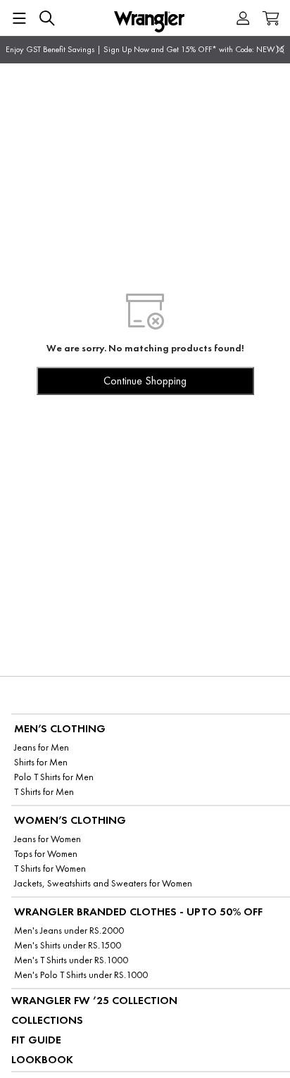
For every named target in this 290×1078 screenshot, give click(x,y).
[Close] (280, 49)
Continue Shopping (145, 380)
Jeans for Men (41, 747)
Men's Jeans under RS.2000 (69, 930)
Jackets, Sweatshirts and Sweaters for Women (103, 883)
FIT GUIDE (36, 1039)
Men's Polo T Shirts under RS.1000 (81, 975)
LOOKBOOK (42, 1059)
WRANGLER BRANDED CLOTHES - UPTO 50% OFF (138, 911)
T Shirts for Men (44, 792)
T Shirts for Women (50, 869)
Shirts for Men (41, 762)
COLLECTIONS (47, 1020)
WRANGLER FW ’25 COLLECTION (94, 1000)
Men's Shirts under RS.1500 (67, 945)
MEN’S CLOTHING (60, 728)
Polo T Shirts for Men (54, 777)
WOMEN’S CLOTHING (70, 820)
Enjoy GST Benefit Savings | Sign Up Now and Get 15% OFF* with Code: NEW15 (145, 49)
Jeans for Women (47, 839)
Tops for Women (45, 854)
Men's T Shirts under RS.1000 (71, 960)
